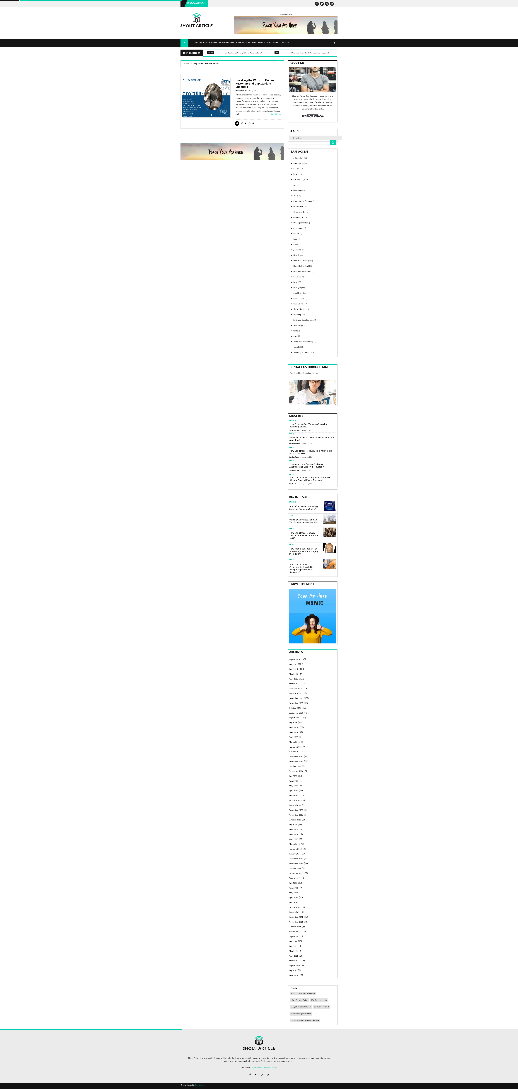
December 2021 (296, 917)
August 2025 (294, 718)
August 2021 (294, 936)
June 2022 (293, 888)
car (296, 185)
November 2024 (296, 762)
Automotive (201, 43)
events (297, 234)
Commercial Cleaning (304, 201)
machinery (299, 293)
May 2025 (293, 732)
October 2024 (295, 766)
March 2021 (294, 961)
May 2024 (293, 786)
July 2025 (293, 723)
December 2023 (296, 810)
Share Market (264, 43)
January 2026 (295, 693)
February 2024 (295, 800)
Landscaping (300, 277)
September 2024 (296, 771)
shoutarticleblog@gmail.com (264, 1067)
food (296, 239)
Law (254, 43)
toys (296, 336)
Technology (300, 325)
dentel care (300, 217)
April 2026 (293, 679)
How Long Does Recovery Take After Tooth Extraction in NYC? (310, 452)
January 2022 (295, 912)
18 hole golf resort (321, 1007)
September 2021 (296, 932)
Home (186, 64)
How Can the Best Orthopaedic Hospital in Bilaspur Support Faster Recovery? (310, 478)
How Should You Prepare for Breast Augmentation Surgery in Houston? (306, 465)
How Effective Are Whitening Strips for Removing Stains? (243, 53)
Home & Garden (243, 43)
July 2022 (293, 883)
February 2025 (295, 747)
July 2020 (293, 971)
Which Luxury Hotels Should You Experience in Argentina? (310, 53)
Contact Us (285, 43)
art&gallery (300, 158)
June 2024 (293, 781)
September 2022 (296, 873)
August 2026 (294, 659)
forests (298, 244)
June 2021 (293, 946)
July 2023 (293, 825)
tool (296, 331)
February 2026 (295, 689)
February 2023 (295, 849)
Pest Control (300, 298)
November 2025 (296, 703)
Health (298, 255)
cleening (299, 190)
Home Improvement (303, 271)
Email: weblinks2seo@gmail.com (304, 373)
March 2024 (294, 796)
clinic (297, 196)
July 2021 (293, 941)
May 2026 (293, 674)
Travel (277, 53)
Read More (276, 114)
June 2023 (293, 830)
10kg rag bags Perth (319, 1000)
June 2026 (293, 669)
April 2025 (293, 737)
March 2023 (294, 844)
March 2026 (294, 684)
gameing (299, 250)
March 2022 (294, 902)
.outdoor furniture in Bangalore (303, 993)
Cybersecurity (300, 212)
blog (297, 174)
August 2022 (294, 878)
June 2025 (293, 727)
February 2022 (295, 907)
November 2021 (296, 922)
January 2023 (295, 854)
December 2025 (296, 698)
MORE (275, 43)
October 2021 (295, 927)
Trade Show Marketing (304, 342)
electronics (299, 228)
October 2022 (295, 868)
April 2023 (293, 839)
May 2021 (293, 951)
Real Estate (300, 304)
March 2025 (294, 742)
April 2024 (293, 791)
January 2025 (295, 752)
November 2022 (296, 864)
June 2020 (293, 975)
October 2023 (295, 820)
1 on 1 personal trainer (299, 1000)
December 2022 (296, 859)
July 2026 (293, 664)
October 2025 (295, 708)
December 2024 (296, 757)
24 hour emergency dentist (301, 1014)
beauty (298, 169)
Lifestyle (299, 288)
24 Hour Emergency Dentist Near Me (305, 1020)
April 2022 (293, 898)
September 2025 (296, 713)
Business (213, 43)
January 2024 (295, 805)
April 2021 (293, 956)
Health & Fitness (226, 43)
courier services (301, 207)
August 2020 (294, 966)
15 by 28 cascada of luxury (301, 1007)
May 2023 (293, 834)
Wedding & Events (303, 352)
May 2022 (293, 893)
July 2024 (293, 776)
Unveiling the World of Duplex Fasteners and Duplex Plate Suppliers (255, 83)
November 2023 (296, 815)
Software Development (304, 320)
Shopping (299, 315)
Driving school (301, 223)
